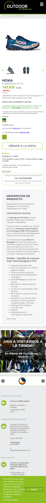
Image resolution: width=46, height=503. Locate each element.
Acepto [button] (34, 489)
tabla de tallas (25, 132)
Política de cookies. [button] (10, 500)
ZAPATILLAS (20, 16)
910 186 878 (17, 438)
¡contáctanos (16, 128)
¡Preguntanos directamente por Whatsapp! (23, 179)
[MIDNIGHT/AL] (4, 120)
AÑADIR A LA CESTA (22, 145)
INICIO (4, 16)
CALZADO (11, 16)
